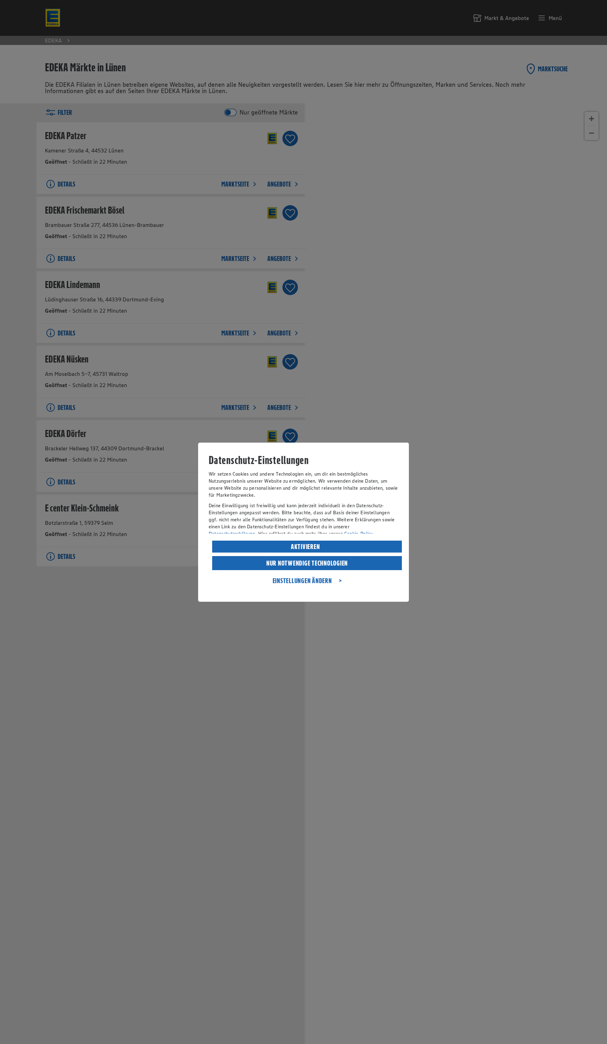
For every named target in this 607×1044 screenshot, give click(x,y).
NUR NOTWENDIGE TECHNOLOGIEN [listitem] (307, 563)
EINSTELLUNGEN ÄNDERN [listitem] (302, 580)
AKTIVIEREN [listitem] (305, 546)
